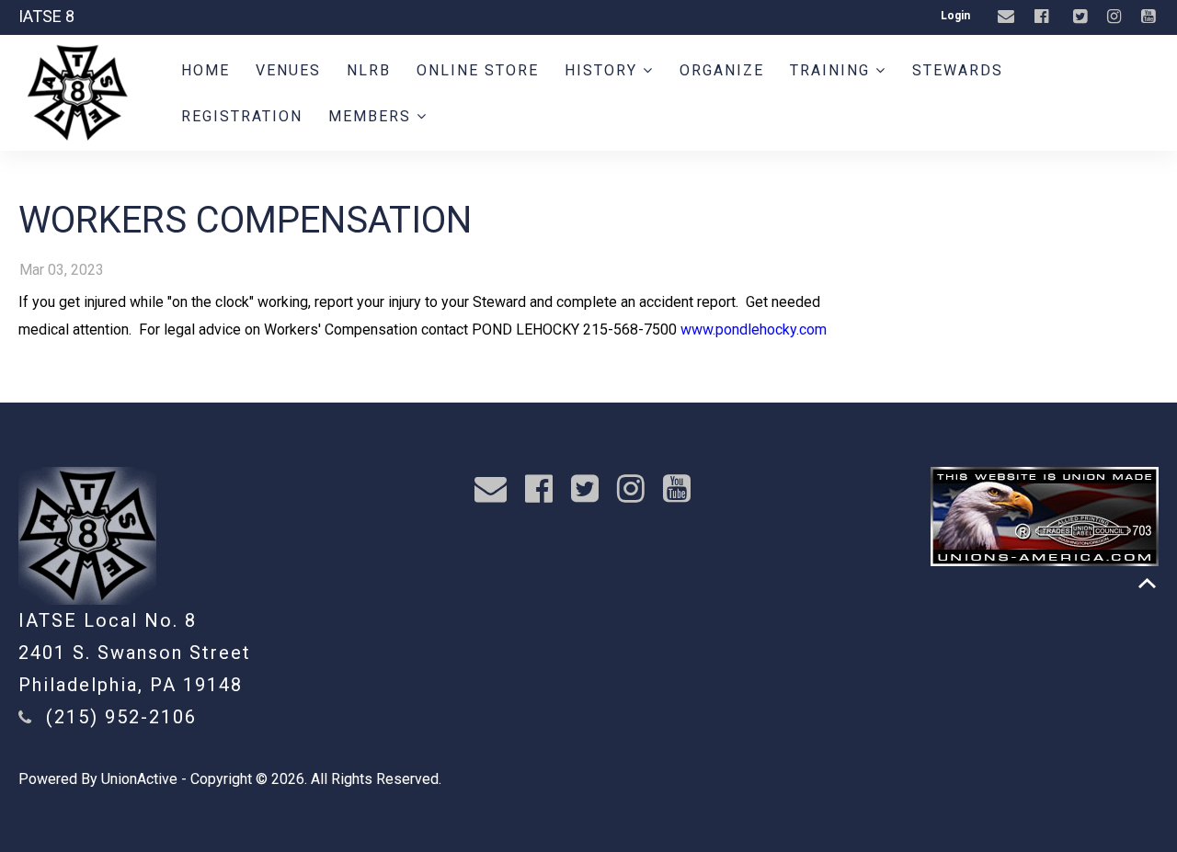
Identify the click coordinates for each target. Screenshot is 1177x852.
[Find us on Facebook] (1043, 17)
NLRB (369, 70)
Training (832, 70)
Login (955, 15)
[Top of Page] (1147, 583)
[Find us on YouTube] (1150, 17)
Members (372, 116)
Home (205, 70)
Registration (242, 116)
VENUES (288, 70)
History (604, 70)
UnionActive (139, 779)
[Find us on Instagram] (1116, 17)
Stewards (957, 70)
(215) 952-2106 (121, 717)
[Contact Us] (1008, 17)
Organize (722, 70)
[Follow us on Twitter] (1082, 17)
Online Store (478, 70)
